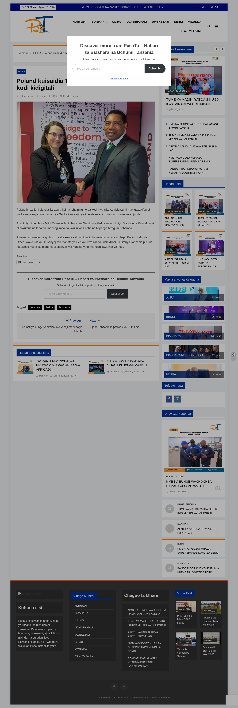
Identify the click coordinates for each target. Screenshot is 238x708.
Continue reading (119, 78)
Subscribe (155, 68)
